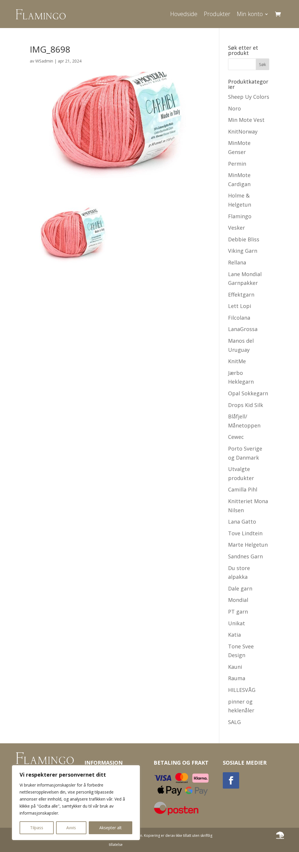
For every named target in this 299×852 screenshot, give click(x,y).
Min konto (250, 14)
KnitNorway (243, 131)
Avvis (71, 827)
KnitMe (237, 361)
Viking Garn (242, 250)
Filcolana (239, 317)
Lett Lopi (239, 305)
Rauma (236, 678)
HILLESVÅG (241, 689)
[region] (76, 802)
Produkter (217, 14)
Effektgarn (241, 294)
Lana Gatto (242, 521)
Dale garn (240, 588)
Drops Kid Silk (245, 404)
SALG (234, 721)
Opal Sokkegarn (248, 393)
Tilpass (36, 827)
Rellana (237, 262)
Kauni (235, 666)
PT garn (238, 611)
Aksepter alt (110, 827)
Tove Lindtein (245, 533)
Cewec (236, 436)
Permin (237, 163)
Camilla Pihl (242, 489)
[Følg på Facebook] (231, 780)
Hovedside (183, 14)
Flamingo (239, 216)
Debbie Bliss (243, 239)
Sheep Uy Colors (248, 96)
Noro (234, 108)
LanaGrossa (243, 329)
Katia (234, 634)
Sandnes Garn (245, 556)
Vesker (236, 227)
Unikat (236, 623)
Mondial (238, 599)
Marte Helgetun (248, 544)
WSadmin (44, 61)
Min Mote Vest (246, 119)
